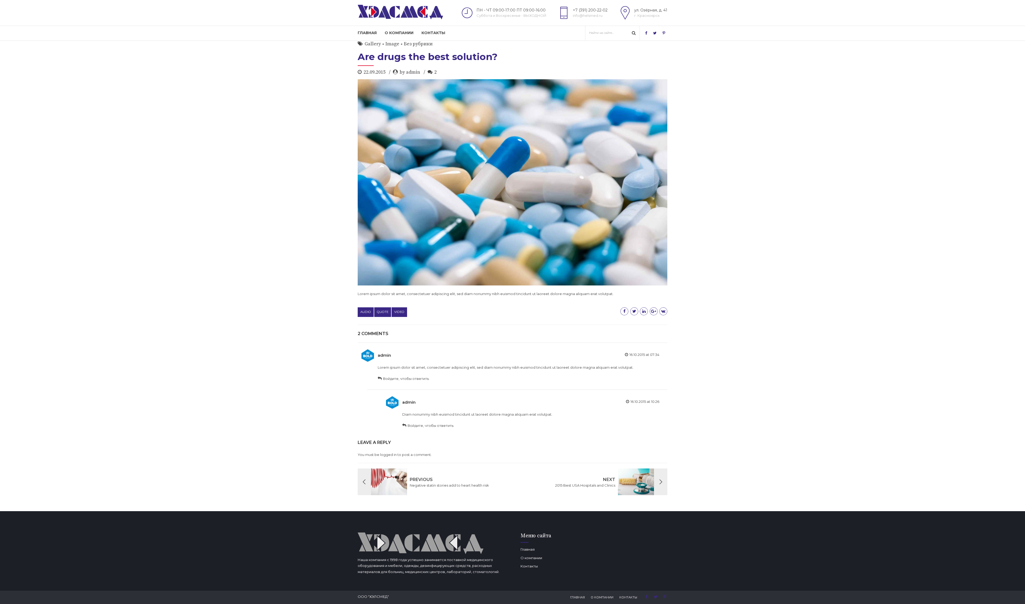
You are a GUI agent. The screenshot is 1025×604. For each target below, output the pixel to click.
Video (399, 312)
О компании (399, 32)
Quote (382, 312)
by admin (410, 72)
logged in (388, 454)
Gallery (373, 44)
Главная (367, 32)
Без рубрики (418, 44)
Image (392, 44)
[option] (512, 182)
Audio (365, 312)
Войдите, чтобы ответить (406, 378)
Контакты (433, 32)
